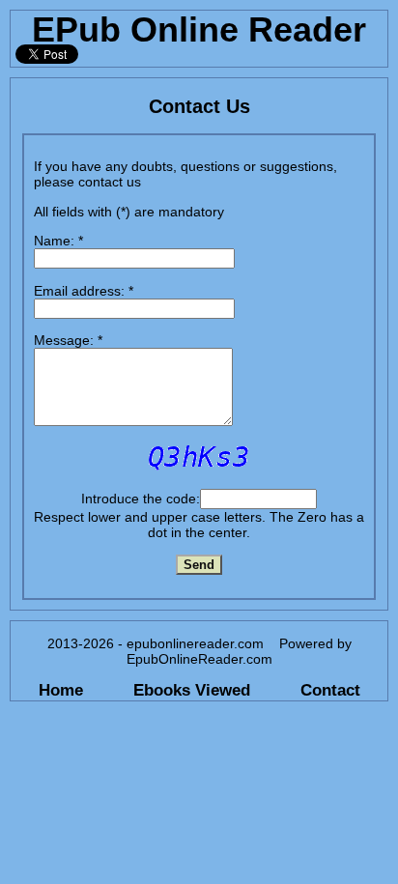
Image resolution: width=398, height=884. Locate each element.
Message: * (68, 340)
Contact (330, 689)
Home (61, 689)
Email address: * (83, 291)
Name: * (58, 240)
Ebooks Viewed (191, 689)
